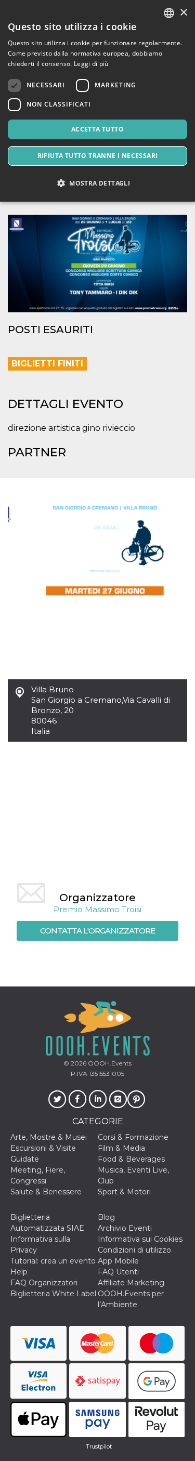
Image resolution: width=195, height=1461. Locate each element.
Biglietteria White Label (53, 1293)
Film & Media (121, 1148)
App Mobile (118, 1261)
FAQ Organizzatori (43, 1282)
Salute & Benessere (46, 1191)
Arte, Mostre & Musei (48, 1137)
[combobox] (169, 13)
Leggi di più (91, 63)
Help (19, 1271)
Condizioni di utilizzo (134, 1250)
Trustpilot (99, 1446)
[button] (97, 183)
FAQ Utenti (118, 1271)
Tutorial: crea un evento (53, 1261)
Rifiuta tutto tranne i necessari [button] (97, 155)
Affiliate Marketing (131, 1282)
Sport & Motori (124, 1191)
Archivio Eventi (125, 1228)
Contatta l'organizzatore (97, 931)
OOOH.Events (109, 1063)
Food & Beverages (131, 1159)
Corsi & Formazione (133, 1137)
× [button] (183, 13)
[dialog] (97, 101)
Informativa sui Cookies (140, 1239)
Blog (106, 1217)
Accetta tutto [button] (97, 129)
